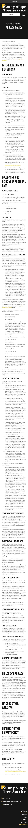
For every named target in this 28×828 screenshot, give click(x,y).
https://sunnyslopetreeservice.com (12, 165)
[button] (23, 15)
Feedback (24, 819)
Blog (25, 817)
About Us (24, 814)
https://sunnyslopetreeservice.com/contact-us (15, 771)
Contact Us (23, 822)
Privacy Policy (23, 824)
